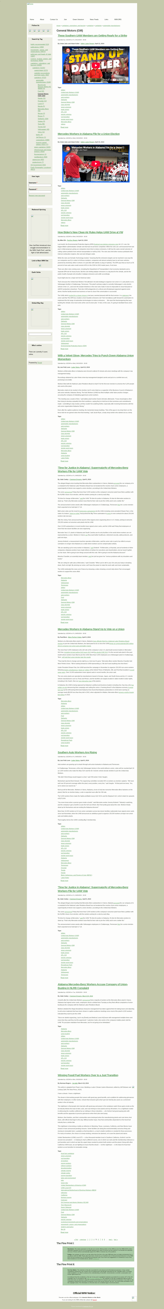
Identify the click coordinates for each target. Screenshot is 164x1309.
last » (116, 1239)
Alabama (64, 453)
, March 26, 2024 (81, 996)
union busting (65, 455)
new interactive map (85, 681)
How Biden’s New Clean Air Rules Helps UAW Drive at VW (90, 232)
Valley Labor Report (87, 43)
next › (111, 1239)
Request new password (37, 195)
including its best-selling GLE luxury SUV (77, 652)
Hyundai (64, 868)
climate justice (65, 1173)
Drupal (39, 363)
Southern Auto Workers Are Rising (77, 752)
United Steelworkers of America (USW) (73, 1185)
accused (117, 483)
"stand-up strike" (74, 513)
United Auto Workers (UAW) (70, 92)
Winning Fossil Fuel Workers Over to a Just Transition (88, 1075)
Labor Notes (65, 458)
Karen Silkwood (66, 1207)
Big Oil (63, 1229)
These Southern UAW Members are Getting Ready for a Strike (92, 35)
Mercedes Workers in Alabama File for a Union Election (89, 133)
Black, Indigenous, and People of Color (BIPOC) (76, 875)
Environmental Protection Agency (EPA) (74, 346)
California (64, 1195)
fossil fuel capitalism (67, 1153)
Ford (62, 597)
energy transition (66, 1175)
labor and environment (68, 1178)
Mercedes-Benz (66, 122)
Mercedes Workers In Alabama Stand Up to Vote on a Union (91, 629)
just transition (65, 117)
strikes (63, 90)
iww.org (95, 1299)
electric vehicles (66, 114)
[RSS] (29, 1292)
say (86, 535)
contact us (96, 1258)
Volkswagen (65, 343)
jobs (62, 1180)
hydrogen (64, 1200)
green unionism (66, 107)
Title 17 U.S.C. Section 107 (94, 1278)
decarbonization (66, 1168)
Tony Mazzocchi (66, 1205)
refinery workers (66, 1166)
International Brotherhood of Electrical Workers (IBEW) (78, 1190)
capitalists (98, 25)
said (81, 498)
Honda (63, 873)
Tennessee (64, 585)
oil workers (64, 1161)
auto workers (65, 97)
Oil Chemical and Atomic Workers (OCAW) (74, 1202)
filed (119, 505)
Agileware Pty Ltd (88, 1306)
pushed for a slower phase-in (78, 295)
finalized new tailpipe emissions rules (106, 244)
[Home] (30, 4)
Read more (64, 127)
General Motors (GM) (68, 102)
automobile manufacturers (111, 25)
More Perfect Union (74, 637)
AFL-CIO (64, 112)
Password (33, 189)
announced (68, 492)
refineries (64, 1193)
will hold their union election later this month (76, 657)
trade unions (65, 109)
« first (76, 1239)
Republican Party (66, 740)
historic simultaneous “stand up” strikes (76, 670)
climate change (66, 1171)
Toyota (63, 870)
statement (125, 295)
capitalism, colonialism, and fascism (73, 25)
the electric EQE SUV (101, 652)
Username (33, 183)
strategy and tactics (67, 1227)
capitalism (90, 25)
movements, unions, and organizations (73, 1224)
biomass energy (66, 1197)
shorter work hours (67, 119)
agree (109, 513)
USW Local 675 (66, 1188)
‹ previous (82, 1239)
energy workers (66, 1163)
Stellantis (64, 100)
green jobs (64, 1183)
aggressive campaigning (87, 511)
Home (59, 25)
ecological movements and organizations (74, 1222)
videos (63, 124)
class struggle (65, 104)
